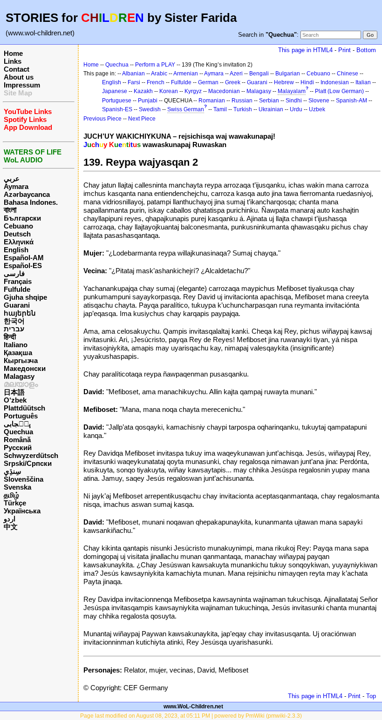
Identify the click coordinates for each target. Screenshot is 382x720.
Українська (22, 511)
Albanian (133, 73)
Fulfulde (17, 289)
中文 (11, 527)
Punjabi (147, 100)
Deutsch (17, 234)
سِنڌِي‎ (12, 471)
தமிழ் (11, 495)
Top (371, 696)
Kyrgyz (193, 91)
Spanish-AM (351, 100)
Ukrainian (271, 109)
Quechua (18, 432)
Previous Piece (102, 118)
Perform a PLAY (155, 64)
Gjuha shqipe (25, 297)
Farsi (134, 82)
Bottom (366, 50)
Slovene (318, 100)
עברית (14, 329)
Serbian (269, 100)
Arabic (159, 73)
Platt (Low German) (339, 91)
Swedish (150, 109)
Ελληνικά (19, 242)
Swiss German (185, 109)
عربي (12, 178)
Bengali (259, 73)
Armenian (185, 73)
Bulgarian (287, 73)
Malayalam (292, 91)
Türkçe (15, 503)
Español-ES (23, 265)
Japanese (114, 91)
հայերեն (20, 313)
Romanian (211, 100)
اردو (9, 519)
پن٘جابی (17, 424)
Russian (242, 100)
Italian (363, 82)
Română (17, 440)
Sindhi (294, 100)
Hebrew (284, 82)
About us (19, 77)
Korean (168, 91)
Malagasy (19, 376)
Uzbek (317, 109)
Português (21, 416)
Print (344, 50)
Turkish (242, 109)
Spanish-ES (117, 109)
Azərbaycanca (27, 194)
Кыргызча (21, 360)
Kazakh (143, 91)
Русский (18, 447)
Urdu (296, 109)
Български (22, 218)
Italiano (15, 345)
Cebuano (18, 226)
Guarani (17, 305)
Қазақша (18, 353)
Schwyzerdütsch (31, 455)
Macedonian (224, 91)
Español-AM (24, 258)
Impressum (22, 85)
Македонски (25, 368)
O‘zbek (15, 400)
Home (13, 53)
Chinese (347, 73)
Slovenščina (23, 479)
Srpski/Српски (28, 463)
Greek (232, 82)
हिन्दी (10, 337)
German (208, 82)
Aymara (16, 186)
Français (18, 281)
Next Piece (142, 118)
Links (12, 61)
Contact (16, 69)
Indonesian (335, 82)
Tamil (220, 109)
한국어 (14, 321)
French (155, 82)
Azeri (236, 73)
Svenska (17, 487)
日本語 (14, 392)
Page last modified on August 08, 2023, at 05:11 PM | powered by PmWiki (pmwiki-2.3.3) (191, 716)
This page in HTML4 (305, 50)
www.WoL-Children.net (193, 706)
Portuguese (116, 100)
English (16, 250)
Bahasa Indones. (31, 202)
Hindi (307, 82)
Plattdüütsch (24, 408)
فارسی (14, 273)
